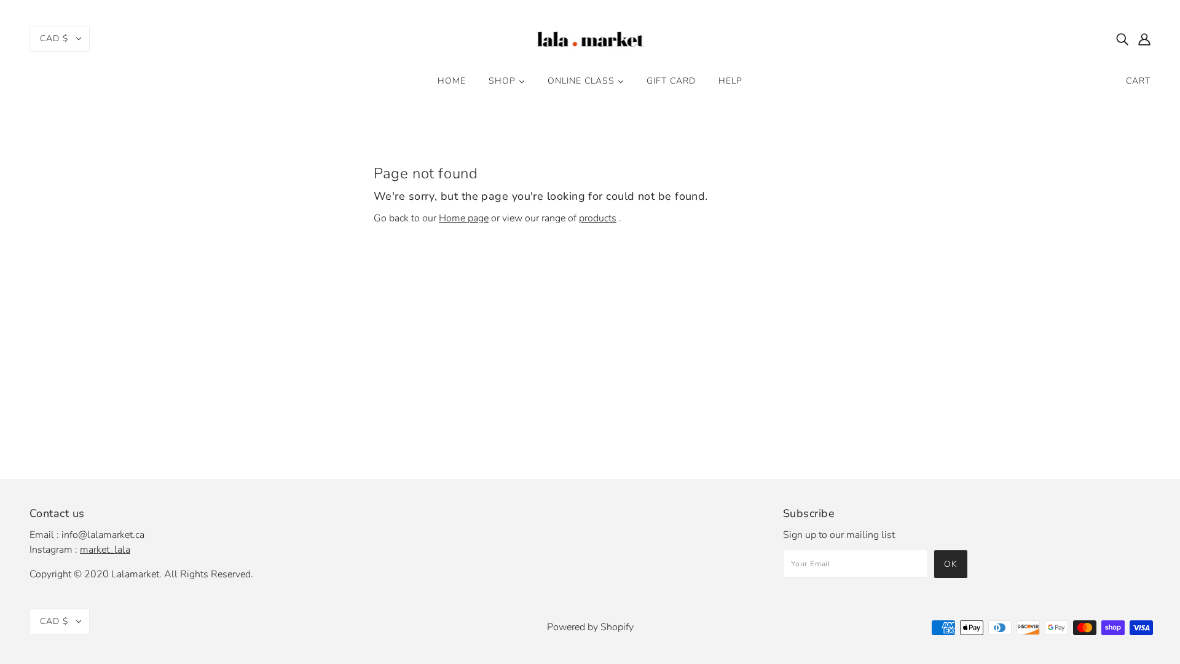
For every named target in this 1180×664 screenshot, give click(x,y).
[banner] (590, 37)
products (597, 218)
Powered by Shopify (590, 627)
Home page (464, 218)
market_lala (105, 549)
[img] (1122, 38)
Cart (1138, 81)
